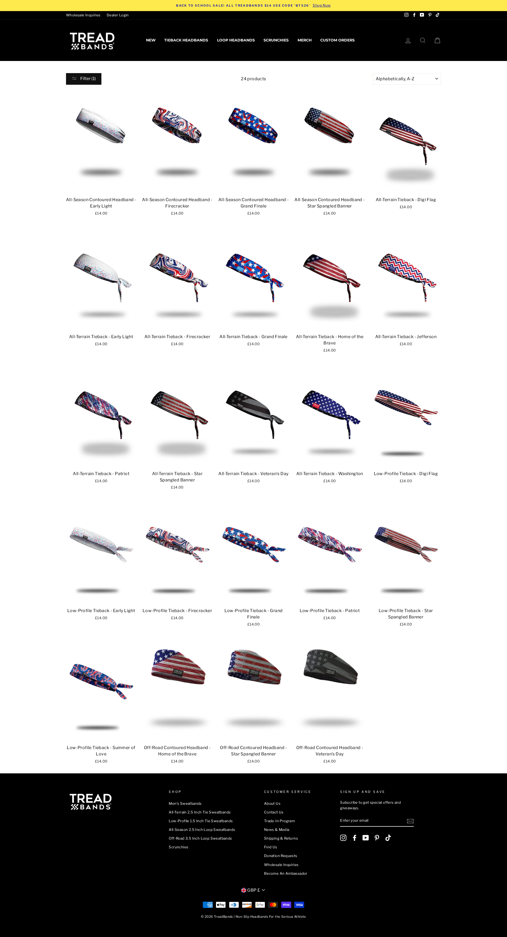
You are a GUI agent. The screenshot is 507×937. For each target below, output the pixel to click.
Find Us (270, 847)
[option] (253, 5)
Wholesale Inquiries (83, 15)
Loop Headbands (236, 40)
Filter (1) (87, 78)
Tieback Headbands (186, 40)
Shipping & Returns (281, 838)
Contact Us (274, 812)
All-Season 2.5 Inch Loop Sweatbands (202, 829)
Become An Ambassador (285, 873)
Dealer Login (118, 15)
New (151, 40)
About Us (272, 803)
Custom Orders (337, 40)
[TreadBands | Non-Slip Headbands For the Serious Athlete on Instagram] (343, 838)
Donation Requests (280, 856)
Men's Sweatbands (185, 803)
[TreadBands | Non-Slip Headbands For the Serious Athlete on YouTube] (366, 838)
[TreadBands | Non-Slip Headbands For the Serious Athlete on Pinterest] (377, 838)
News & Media (276, 829)
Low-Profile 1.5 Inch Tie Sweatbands (201, 821)
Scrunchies (276, 40)
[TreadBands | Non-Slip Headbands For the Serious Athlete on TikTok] (388, 838)
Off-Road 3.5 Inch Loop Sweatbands (200, 838)
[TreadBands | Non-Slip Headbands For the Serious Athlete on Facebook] (354, 838)
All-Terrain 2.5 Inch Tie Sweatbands (200, 812)
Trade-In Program (279, 821)
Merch (305, 40)
